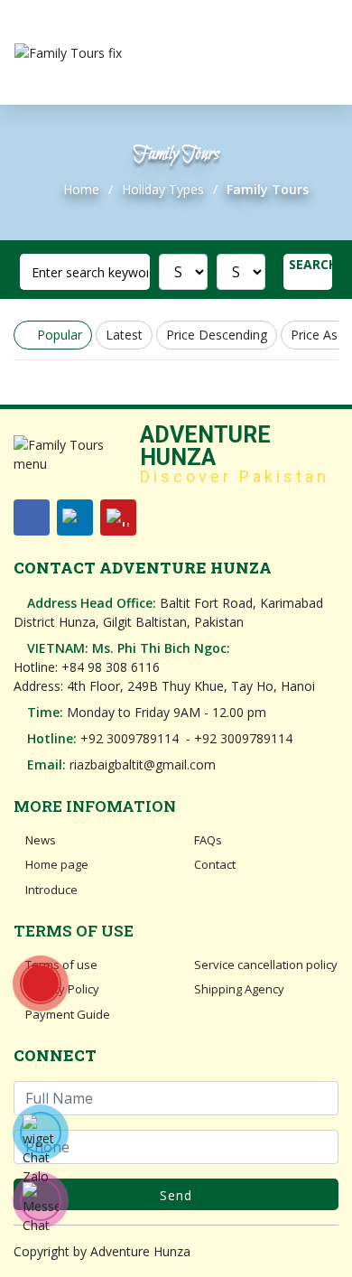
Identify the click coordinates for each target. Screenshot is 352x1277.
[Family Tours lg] (68, 52)
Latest (124, 334)
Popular (57, 334)
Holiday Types (163, 189)
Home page (55, 864)
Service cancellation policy (264, 964)
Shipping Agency (237, 989)
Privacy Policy (61, 989)
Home (81, 189)
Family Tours (268, 189)
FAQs (206, 840)
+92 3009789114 (129, 738)
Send (176, 1195)
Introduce (50, 889)
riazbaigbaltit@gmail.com (142, 764)
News (39, 840)
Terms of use (60, 964)
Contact (213, 864)
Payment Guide (66, 1014)
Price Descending (216, 334)
